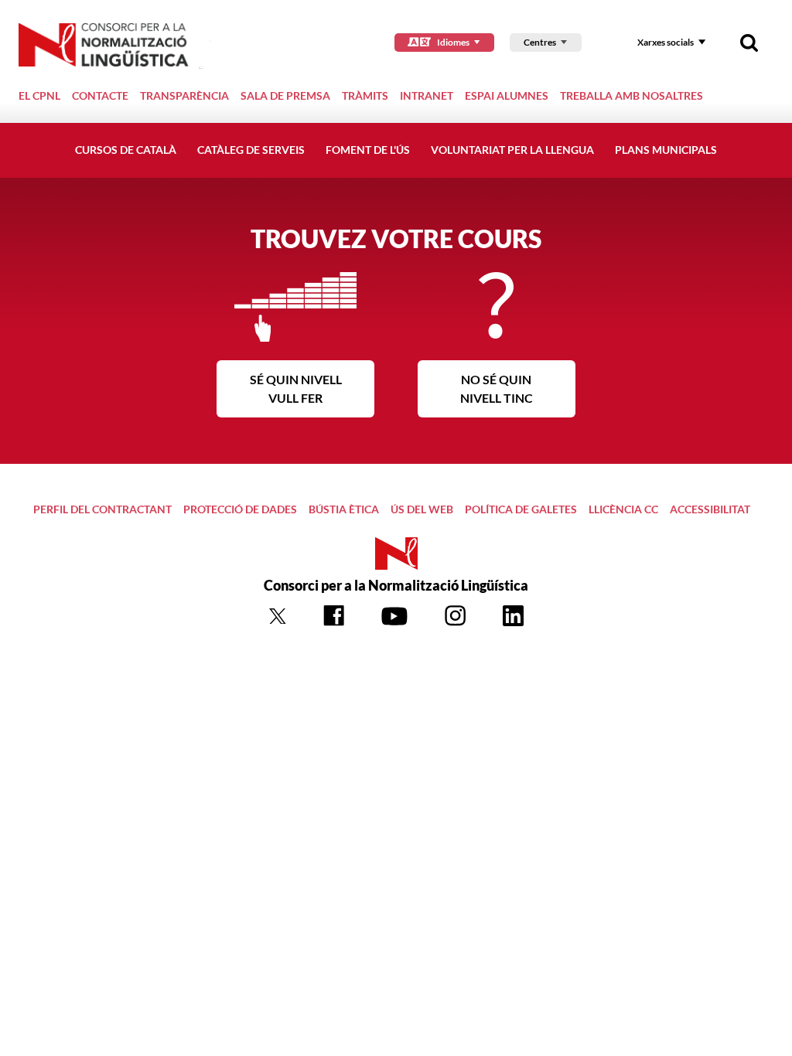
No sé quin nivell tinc (496, 388)
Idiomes (453, 42)
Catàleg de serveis (251, 149)
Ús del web (422, 509)
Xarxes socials (665, 42)
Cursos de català (125, 149)
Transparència (184, 95)
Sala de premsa (285, 95)
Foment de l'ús (368, 149)
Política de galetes (521, 509)
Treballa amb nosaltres (631, 95)
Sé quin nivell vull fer (296, 388)
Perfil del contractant (102, 509)
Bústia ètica (344, 509)
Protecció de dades (240, 509)
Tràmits (365, 95)
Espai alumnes (506, 95)
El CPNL (39, 95)
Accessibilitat (710, 509)
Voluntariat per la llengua (512, 149)
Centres (540, 42)
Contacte (100, 95)
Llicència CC (623, 509)
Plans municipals (666, 149)
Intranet (426, 95)
